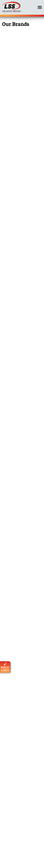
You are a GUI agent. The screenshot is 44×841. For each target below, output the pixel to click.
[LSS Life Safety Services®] (11, 7)
